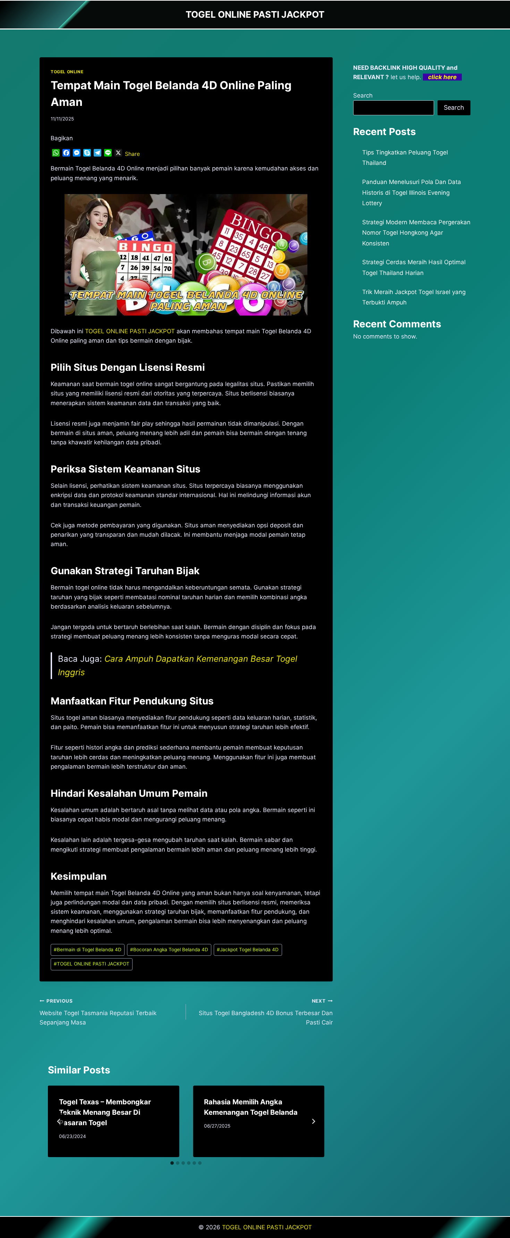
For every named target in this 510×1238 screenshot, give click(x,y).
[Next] (313, 1121)
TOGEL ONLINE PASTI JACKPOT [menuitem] (130, 331)
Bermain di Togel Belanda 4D (87, 949)
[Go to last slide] (59, 1121)
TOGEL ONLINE (67, 71)
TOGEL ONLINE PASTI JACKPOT (91, 964)
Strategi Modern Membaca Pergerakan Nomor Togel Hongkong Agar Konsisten (416, 233)
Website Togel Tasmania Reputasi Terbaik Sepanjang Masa (98, 1012)
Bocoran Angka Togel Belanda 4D (169, 949)
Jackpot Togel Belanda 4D (248, 949)
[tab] (172, 1163)
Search (363, 95)
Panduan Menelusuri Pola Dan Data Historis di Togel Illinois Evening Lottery (411, 192)
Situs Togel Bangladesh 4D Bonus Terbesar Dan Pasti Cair (265, 1012)
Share (132, 153)
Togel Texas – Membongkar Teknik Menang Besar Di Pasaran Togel (105, 1112)
